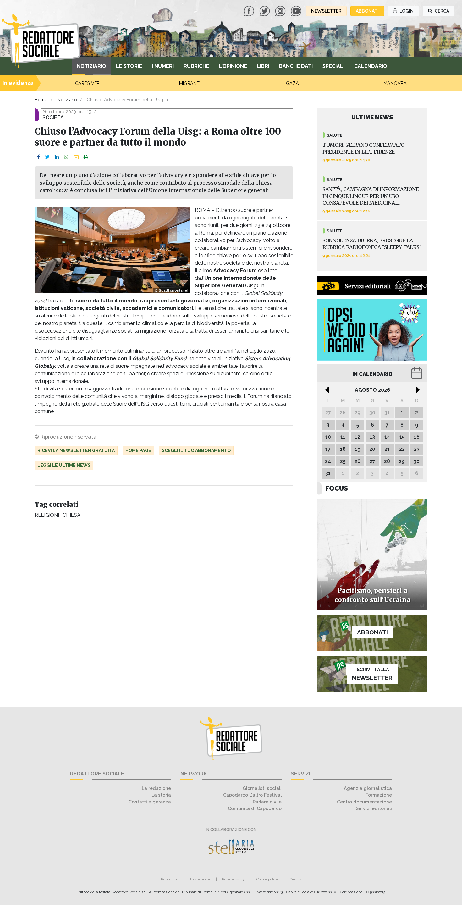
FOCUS (336, 488)
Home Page (138, 450)
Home (41, 99)
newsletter (326, 11)
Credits (295, 879)
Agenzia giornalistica (368, 788)
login (406, 11)
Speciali (333, 66)
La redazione (156, 788)
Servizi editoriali (374, 808)
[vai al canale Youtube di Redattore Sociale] (296, 11)
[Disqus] (164, 607)
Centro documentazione (364, 801)
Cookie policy (267, 879)
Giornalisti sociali (262, 788)
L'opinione (233, 66)
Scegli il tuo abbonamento (196, 450)
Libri (263, 66)
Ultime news (372, 116)
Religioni (47, 515)
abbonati (367, 11)
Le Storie (129, 66)
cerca (441, 11)
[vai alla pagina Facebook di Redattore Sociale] (249, 11)
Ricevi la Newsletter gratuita (76, 450)
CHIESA (71, 515)
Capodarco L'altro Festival (252, 794)
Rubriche (196, 66)
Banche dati (296, 66)
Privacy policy (233, 879)
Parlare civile (267, 801)
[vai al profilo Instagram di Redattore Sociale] (281, 11)
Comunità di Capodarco (255, 808)
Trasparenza (200, 879)
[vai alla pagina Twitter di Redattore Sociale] (265, 11)
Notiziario (91, 66)
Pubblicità (169, 879)
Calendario (370, 66)
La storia (161, 794)
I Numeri (163, 66)
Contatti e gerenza (150, 801)
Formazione (379, 794)
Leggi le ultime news (64, 465)
